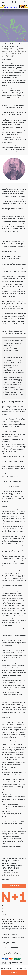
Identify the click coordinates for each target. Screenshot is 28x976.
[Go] (3, 2)
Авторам (5, 914)
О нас (4, 906)
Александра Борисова (6, 59)
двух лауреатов (11, 62)
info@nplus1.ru (14, 947)
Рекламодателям (8, 912)
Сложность (6, 909)
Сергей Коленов (5, 879)
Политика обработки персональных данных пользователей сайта (12, 963)
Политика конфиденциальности (22, 968)
